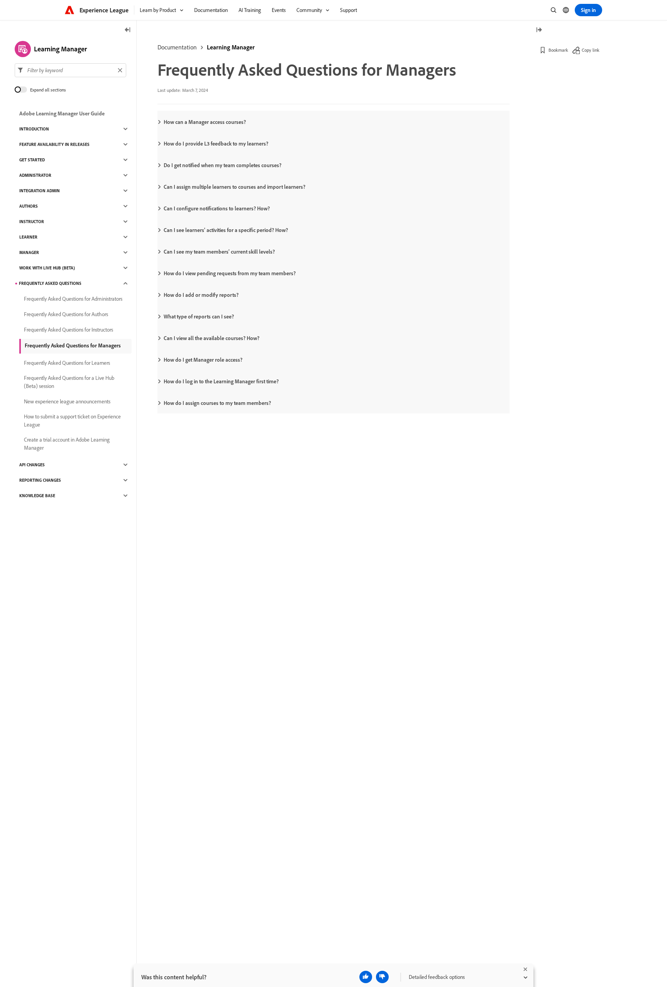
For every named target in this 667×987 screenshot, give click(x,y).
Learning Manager (231, 47)
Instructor (31, 221)
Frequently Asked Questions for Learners (67, 362)
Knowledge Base (37, 495)
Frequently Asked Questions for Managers (73, 345)
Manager (29, 252)
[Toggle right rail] (538, 30)
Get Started (32, 160)
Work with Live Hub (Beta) (47, 268)
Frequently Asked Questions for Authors (66, 314)
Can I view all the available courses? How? (211, 338)
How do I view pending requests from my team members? (230, 273)
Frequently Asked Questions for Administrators (73, 298)
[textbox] (70, 70)
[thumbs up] (365, 977)
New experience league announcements (67, 401)
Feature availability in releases (54, 144)
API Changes (32, 464)
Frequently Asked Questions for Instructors (68, 329)
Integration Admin (39, 190)
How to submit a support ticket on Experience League (72, 420)
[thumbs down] (382, 977)
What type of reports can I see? (199, 316)
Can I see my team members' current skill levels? (219, 251)
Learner (28, 237)
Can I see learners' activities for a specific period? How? (226, 230)
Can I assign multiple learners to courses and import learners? (234, 186)
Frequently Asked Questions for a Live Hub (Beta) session (69, 381)
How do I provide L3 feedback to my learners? (216, 143)
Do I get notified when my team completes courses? (222, 165)
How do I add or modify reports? (201, 294)
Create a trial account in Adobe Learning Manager (67, 443)
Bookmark (558, 50)
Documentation (177, 47)
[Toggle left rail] (127, 30)
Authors (28, 206)
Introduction (34, 129)
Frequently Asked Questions (50, 283)
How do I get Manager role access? (203, 359)
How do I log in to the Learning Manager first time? (221, 381)
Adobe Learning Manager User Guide (62, 113)
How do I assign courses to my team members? (217, 403)
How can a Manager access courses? (205, 122)
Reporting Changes (40, 480)
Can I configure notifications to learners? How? (217, 208)
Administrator (35, 175)
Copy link (590, 50)
